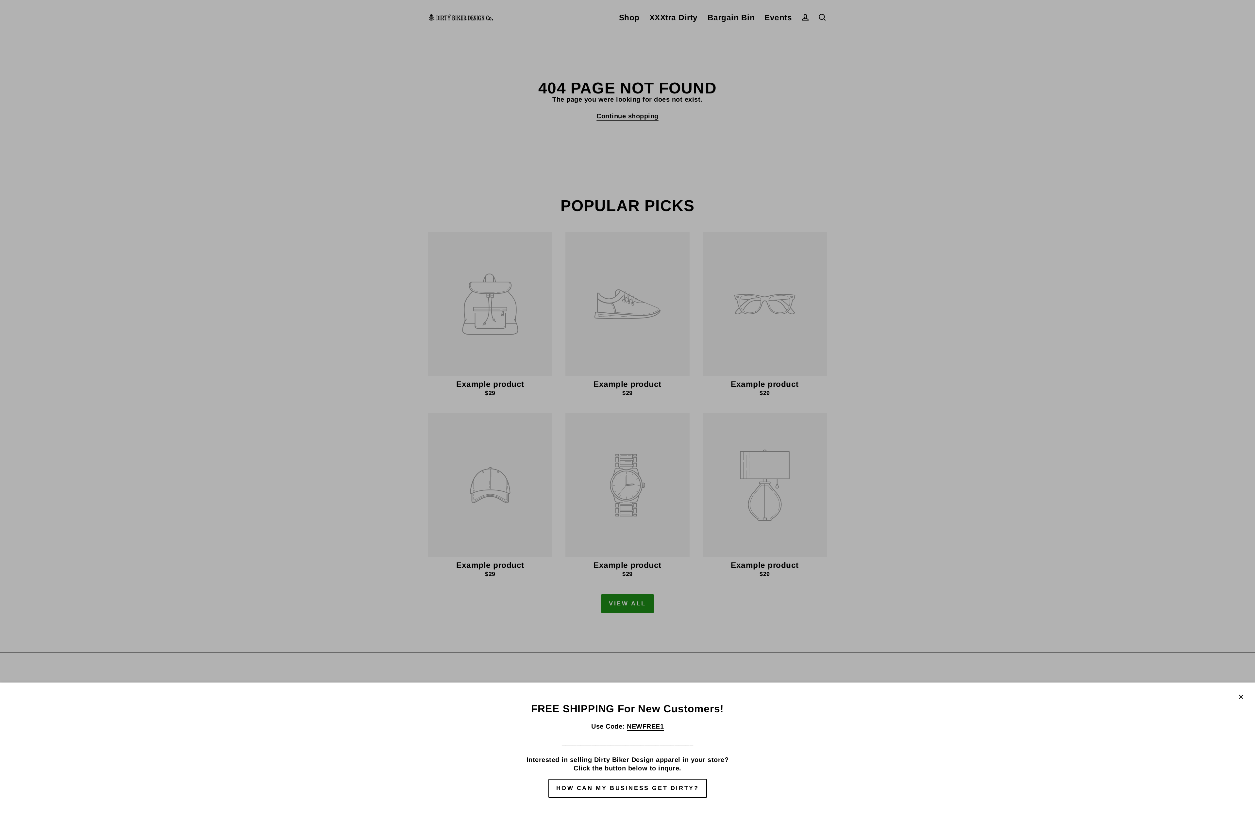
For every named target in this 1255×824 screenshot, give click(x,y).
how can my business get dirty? (627, 788)
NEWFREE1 (645, 726)
